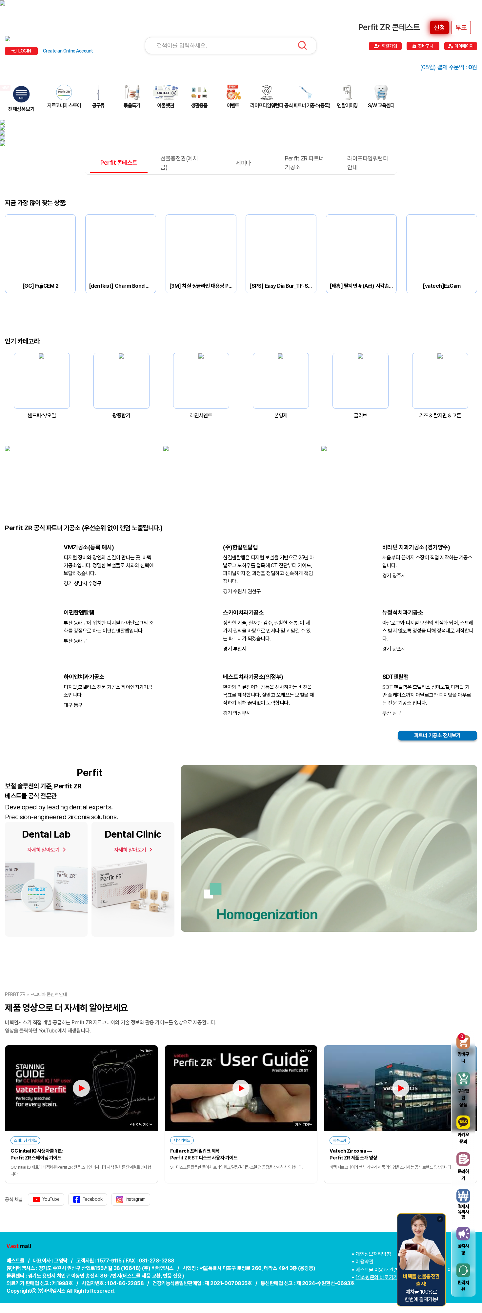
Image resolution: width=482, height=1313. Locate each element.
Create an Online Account (68, 50)
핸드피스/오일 (42, 415)
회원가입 (389, 46)
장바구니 (425, 46)
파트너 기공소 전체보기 (437, 735)
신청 (439, 27)
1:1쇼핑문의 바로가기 (376, 1277)
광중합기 (121, 415)
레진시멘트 (201, 415)
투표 (461, 27)
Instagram (135, 1199)
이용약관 (364, 1262)
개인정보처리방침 (373, 1254)
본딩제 (281, 415)
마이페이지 (463, 46)
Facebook (92, 1199)
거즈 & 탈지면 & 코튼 (440, 415)
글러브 (360, 415)
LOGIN (24, 50)
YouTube (51, 1199)
